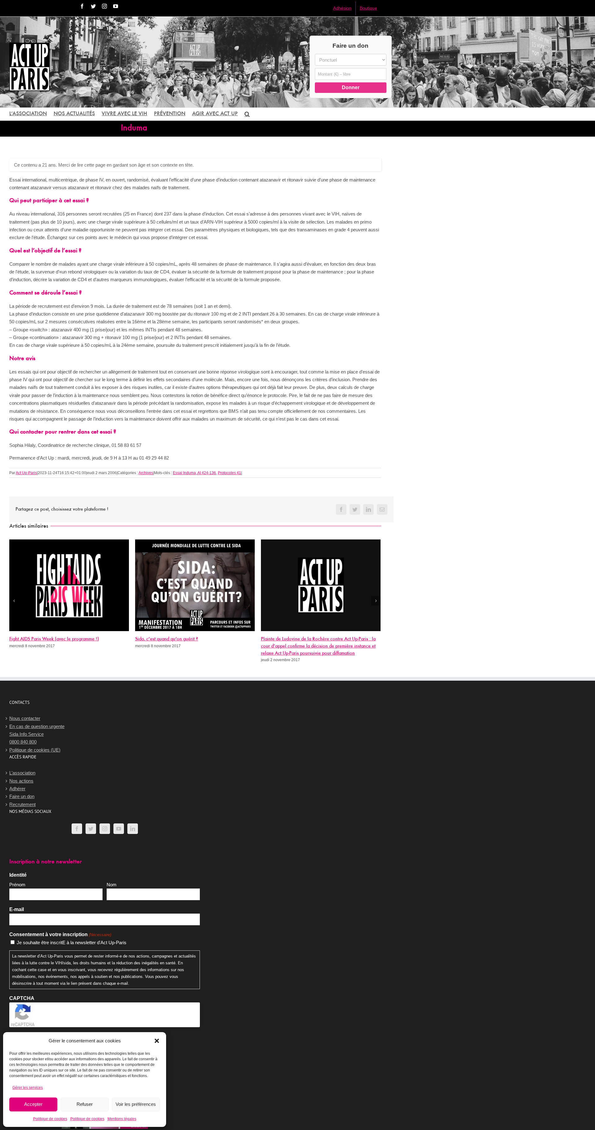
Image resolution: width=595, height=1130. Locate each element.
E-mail (16, 909)
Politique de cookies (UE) (34, 750)
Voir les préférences (136, 1104)
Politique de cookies (50, 1119)
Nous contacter (24, 718)
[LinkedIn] (132, 828)
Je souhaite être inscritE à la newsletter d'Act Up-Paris (71, 942)
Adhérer (17, 788)
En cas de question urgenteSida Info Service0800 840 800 (36, 734)
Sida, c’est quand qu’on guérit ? (166, 639)
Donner (350, 87)
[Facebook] (77, 828)
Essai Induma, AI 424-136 (194, 473)
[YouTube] (118, 828)
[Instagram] (104, 828)
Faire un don (21, 796)
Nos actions (21, 780)
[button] (157, 1041)
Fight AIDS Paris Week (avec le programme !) (54, 639)
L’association (22, 772)
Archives (146, 473)
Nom (112, 884)
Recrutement (22, 804)
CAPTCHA (21, 998)
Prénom (17, 884)
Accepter (33, 1104)
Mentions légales (122, 1119)
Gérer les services (27, 1087)
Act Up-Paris (26, 473)
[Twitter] (91, 828)
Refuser (85, 1104)
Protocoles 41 (229, 473)
